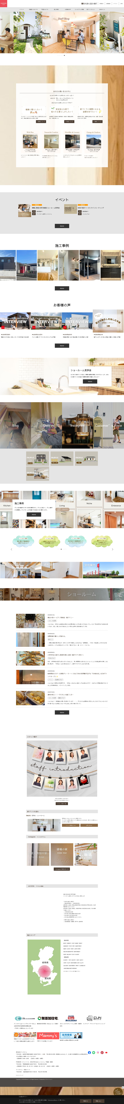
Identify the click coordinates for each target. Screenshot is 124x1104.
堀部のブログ (61, 698)
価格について (98, 121)
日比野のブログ (59, 679)
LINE (121, 3)
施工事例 (56, 9)
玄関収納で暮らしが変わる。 (57, 636)
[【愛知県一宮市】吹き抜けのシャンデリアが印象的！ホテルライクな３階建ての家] (20, 265)
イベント (115, 3)
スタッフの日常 (52, 620)
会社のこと (102, 9)
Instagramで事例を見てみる (62, 869)
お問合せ (101, 3)
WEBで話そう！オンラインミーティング (91, 208)
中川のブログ (51, 658)
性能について (69, 121)
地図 (44, 1054)
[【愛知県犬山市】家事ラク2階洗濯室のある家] (62, 265)
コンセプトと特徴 (79, 9)
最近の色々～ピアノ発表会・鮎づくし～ (60, 617)
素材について (41, 121)
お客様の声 (68, 9)
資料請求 (108, 3)
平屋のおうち (44, 9)
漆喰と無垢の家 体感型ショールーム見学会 (46, 208)
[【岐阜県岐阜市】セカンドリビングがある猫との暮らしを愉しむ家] (41, 265)
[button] (59, 55)
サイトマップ (20, 1075)
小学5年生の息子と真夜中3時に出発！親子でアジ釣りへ (66, 655)
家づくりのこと (91, 9)
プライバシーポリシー (52, 1100)
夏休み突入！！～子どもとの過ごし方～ (60, 695)
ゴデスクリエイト (48, 1079)
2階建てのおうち (33, 9)
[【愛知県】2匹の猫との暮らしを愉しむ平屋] (104, 265)
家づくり (50, 639)
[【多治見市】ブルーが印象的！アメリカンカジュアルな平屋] (83, 265)
